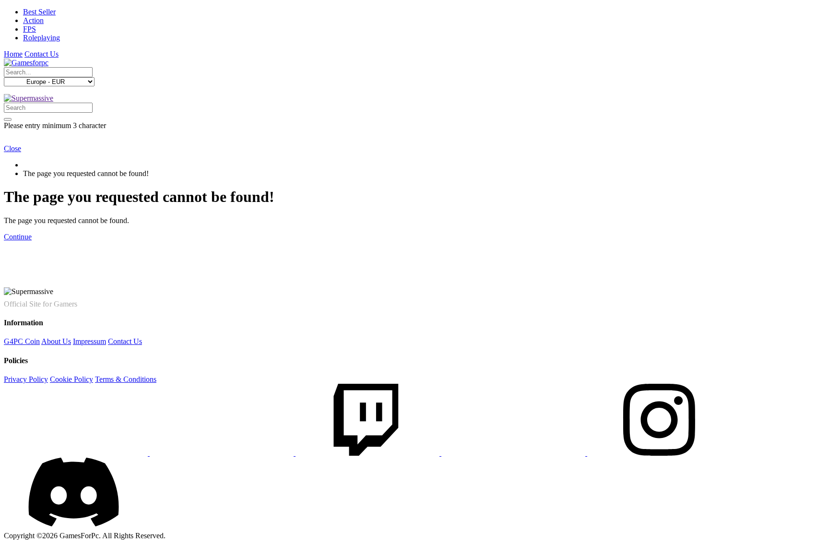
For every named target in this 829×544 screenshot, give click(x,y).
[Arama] (8, 119)
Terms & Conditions (125, 379)
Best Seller (39, 12)
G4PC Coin (22, 341)
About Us (56, 341)
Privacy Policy (26, 379)
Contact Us (41, 54)
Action (33, 20)
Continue (18, 237)
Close (12, 148)
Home (13, 54)
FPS (29, 29)
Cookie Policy (71, 379)
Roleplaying (41, 38)
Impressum (89, 341)
